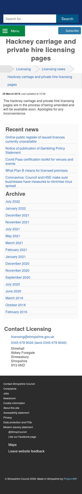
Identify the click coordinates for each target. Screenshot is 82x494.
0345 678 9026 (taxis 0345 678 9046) (39, 342)
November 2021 (17, 222)
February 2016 (16, 312)
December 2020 (17, 263)
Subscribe (72, 30)
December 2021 (17, 215)
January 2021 (15, 257)
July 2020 (12, 284)
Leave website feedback (26, 451)
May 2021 (12, 236)
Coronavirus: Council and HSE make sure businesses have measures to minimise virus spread (38, 181)
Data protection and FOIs (17, 422)
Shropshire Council (19, 6)
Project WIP (70, 478)
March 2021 (14, 243)
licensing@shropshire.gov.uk (32, 336)
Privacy (7, 417)
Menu (15, 30)
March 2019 (14, 298)
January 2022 (15, 208)
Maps (12, 444)
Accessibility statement (16, 412)
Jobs (6, 393)
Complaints (9, 388)
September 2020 (17, 277)
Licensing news (53, 69)
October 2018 (15, 305)
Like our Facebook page (22, 436)
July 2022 (12, 201)
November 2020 (17, 270)
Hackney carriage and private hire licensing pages (40, 80)
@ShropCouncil (17, 432)
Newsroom (9, 398)
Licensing (23, 69)
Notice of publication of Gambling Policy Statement (35, 150)
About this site (11, 408)
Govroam (18, 462)
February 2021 (16, 250)
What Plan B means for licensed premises (36, 170)
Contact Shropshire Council (19, 383)
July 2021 (12, 229)
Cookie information (14, 403)
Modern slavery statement (18, 427)
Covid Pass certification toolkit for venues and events (39, 161)
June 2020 (13, 291)
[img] (4, 69)
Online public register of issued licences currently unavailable (35, 139)
